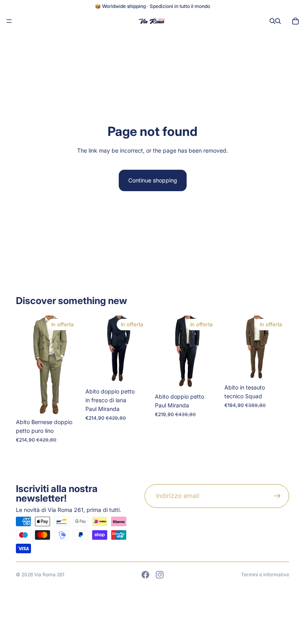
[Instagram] (159, 574)
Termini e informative (265, 574)
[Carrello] (295, 21)
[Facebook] (145, 574)
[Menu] (9, 21)
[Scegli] (68, 402)
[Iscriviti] (277, 496)
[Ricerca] (272, 21)
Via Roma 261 (49, 574)
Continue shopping (152, 180)
